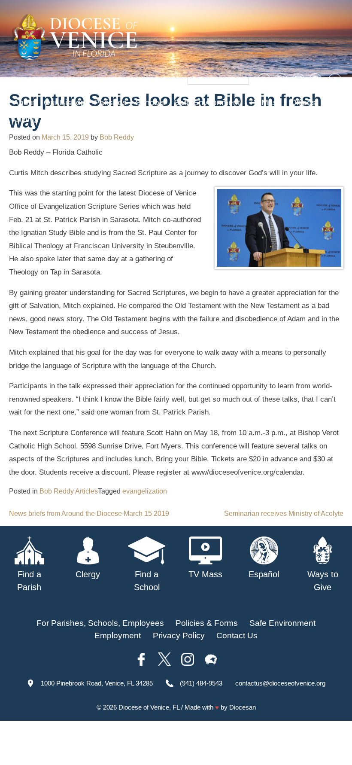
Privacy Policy (179, 635)
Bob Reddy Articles (68, 491)
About (24, 102)
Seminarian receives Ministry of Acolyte (283, 513)
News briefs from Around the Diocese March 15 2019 (89, 513)
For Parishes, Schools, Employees (100, 623)
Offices (303, 102)
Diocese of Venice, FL (148, 707)
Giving (25, 118)
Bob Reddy (117, 137)
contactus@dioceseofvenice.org (280, 683)
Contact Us (237, 635)
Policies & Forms (207, 623)
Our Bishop (64, 102)
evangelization (144, 491)
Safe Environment (207, 102)
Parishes (110, 102)
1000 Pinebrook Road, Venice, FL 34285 (97, 683)
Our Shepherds (74, 118)
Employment (117, 635)
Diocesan (242, 707)
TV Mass (265, 102)
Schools (150, 102)
